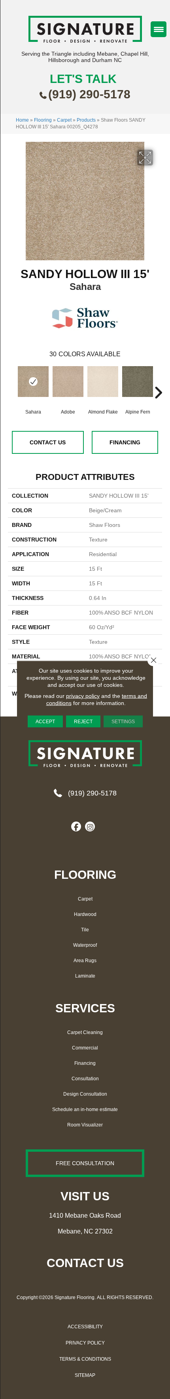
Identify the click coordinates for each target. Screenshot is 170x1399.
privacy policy (83, 696)
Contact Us (48, 442)
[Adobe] (68, 385)
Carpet (64, 120)
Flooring (43, 120)
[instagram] (89, 827)
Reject (83, 721)
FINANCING (125, 442)
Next (158, 381)
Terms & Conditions (85, 1359)
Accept (45, 721)
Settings (123, 721)
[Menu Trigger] (158, 29)
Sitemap (85, 1375)
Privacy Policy (85, 1343)
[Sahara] (33, 381)
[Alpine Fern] (137, 385)
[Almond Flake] (102, 385)
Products (86, 120)
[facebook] (76, 827)
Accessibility (85, 1326)
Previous (12, 381)
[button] (85, 1163)
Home (22, 120)
